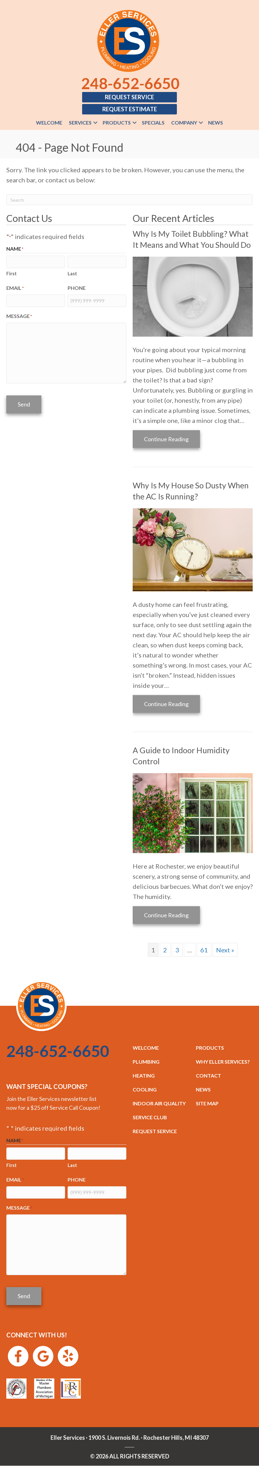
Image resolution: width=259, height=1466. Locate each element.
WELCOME (146, 1048)
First (11, 273)
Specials (153, 122)
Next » (225, 950)
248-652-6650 (130, 83)
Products (117, 122)
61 (204, 950)
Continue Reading (172, 439)
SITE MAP (207, 1103)
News (215, 122)
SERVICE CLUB (150, 1117)
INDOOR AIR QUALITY (159, 1103)
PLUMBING (146, 1062)
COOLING (145, 1089)
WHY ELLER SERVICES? (223, 1062)
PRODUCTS (210, 1048)
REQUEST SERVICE (155, 1131)
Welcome (49, 122)
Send (24, 404)
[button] (95, 122)
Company (184, 122)
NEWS (203, 1089)
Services (80, 122)
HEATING (144, 1075)
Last (72, 273)
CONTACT (208, 1075)
